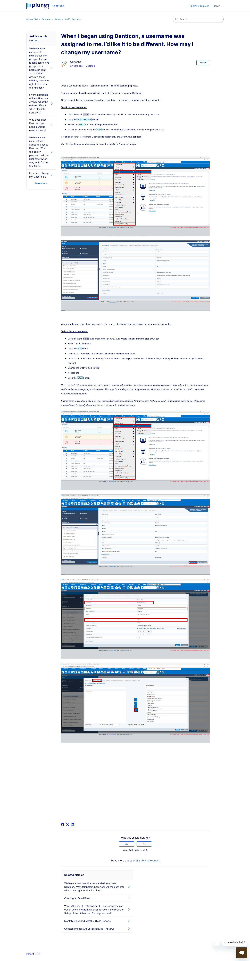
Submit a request (199, 5)
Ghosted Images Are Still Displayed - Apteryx (89, 928)
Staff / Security (73, 19)
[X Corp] (67, 824)
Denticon (46, 19)
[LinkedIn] (72, 824)
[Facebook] (62, 824)
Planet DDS (32, 19)
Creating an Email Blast (77, 898)
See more (40, 183)
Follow (203, 62)
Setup (58, 19)
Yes (126, 844)
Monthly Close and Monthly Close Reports (87, 920)
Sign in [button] (216, 5)
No (144, 844)
